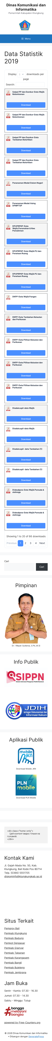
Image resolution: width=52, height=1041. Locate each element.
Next (42, 543)
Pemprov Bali (11, 928)
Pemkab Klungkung (15, 933)
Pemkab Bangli (13, 962)
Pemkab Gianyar (14, 948)
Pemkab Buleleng (14, 967)
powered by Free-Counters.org (22, 1022)
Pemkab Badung (14, 938)
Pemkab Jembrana (15, 972)
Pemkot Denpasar (14, 943)
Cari (6, 561)
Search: (10, 84)
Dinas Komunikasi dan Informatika (26, 7)
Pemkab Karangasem (16, 957)
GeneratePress (36, 1036)
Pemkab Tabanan (14, 952)
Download (26, 105)
